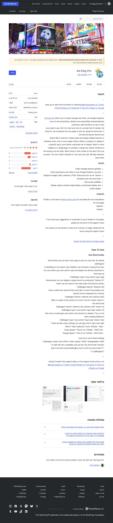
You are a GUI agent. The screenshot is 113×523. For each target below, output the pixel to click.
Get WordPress (10, 4)
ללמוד (63, 486)
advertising (20, 126)
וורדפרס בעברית (78, 509)
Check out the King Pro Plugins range (89, 241)
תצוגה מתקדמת (31, 133)
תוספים (82, 493)
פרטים (99, 84)
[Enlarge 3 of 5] (80, 406)
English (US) (13, 117)
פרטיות (101, 497)
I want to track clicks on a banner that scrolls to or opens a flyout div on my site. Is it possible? (84, 434)
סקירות (89, 84)
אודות (102, 486)
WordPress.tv (59, 497)
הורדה (12, 73)
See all (11, 173)
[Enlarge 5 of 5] (59, 402)
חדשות (102, 490)
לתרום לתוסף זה (31, 210)
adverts (12, 126)
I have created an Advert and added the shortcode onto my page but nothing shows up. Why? (83, 443)
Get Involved (41, 486)
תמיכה (11, 84)
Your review (32, 173)
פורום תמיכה (32, 191)
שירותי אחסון (100, 493)
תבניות (82, 490)
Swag (43, 497)
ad (21, 122)
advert (12, 122)
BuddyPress (20, 497)
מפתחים (62, 493)
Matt (23, 490)
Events (43, 490)
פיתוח (69, 84)
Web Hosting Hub (69, 199)
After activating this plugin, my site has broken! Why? (82, 427)
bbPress (22, 493)
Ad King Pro (49, 118)
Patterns (81, 497)
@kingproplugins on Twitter (93, 105)
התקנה (78, 84)
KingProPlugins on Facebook (67, 108)
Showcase (81, 486)
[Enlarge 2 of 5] (80, 389)
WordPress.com (19, 486)
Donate (42, 493)
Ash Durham (82, 75)
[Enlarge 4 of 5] (59, 389)
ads (17, 122)
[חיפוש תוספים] (81, 19)
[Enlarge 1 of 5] (101, 389)
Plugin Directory (98, 11)
